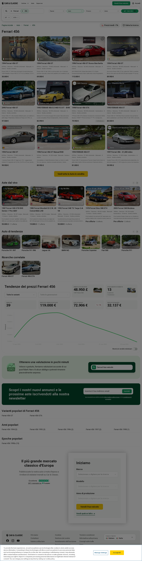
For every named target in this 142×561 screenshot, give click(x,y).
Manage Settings (101, 552)
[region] (71, 553)
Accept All (117, 552)
